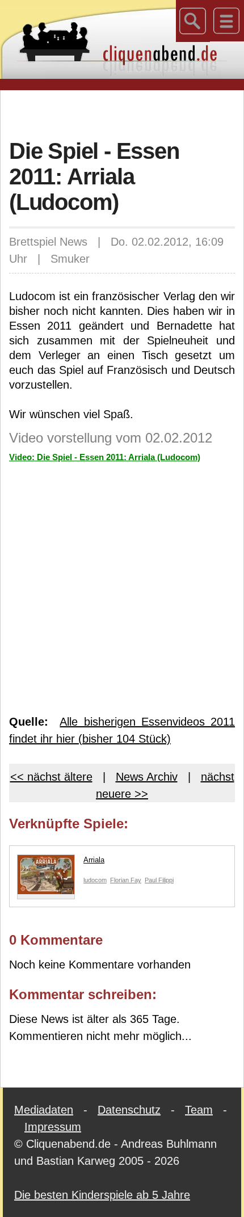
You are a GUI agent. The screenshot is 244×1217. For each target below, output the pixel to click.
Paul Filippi (159, 880)
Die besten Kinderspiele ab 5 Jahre (102, 1195)
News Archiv (147, 776)
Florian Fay (125, 880)
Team (199, 1110)
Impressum (52, 1127)
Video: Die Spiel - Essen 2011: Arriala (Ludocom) (104, 457)
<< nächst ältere (51, 776)
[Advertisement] (126, 113)
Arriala (93, 860)
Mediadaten (43, 1110)
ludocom (95, 880)
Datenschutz (129, 1110)
